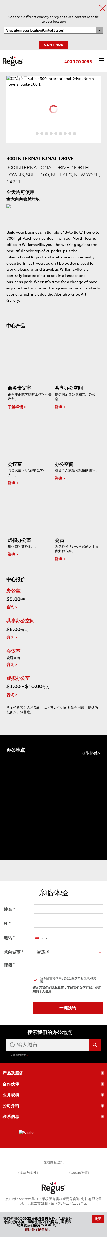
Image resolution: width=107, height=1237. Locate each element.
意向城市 (12, 951)
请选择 (43, 951)
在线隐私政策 (53, 1162)
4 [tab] (46, 133)
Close (102, 8)
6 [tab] (55, 133)
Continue (53, 45)
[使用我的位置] (11, 1045)
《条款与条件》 (28, 1173)
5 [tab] (51, 133)
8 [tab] (65, 133)
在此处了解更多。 (38, 1230)
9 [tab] (69, 133)
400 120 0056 (78, 61)
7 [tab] (60, 133)
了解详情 (15, 407)
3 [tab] (41, 133)
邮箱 (8, 964)
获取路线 (90, 753)
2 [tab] (37, 133)
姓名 (8, 909)
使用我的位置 (18, 1055)
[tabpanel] (53, 81)
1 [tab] (32, 133)
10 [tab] (74, 133)
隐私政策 (57, 987)
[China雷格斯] (13, 57)
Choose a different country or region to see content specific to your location (53, 19)
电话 (8, 937)
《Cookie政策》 (79, 1173)
